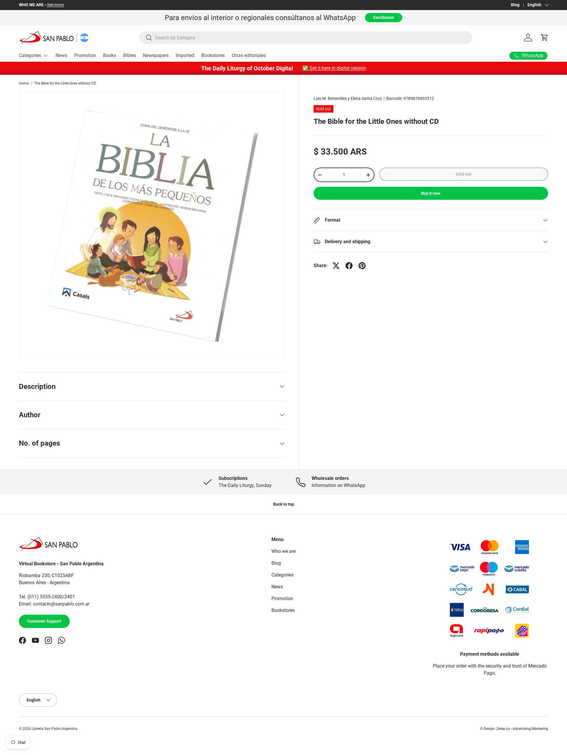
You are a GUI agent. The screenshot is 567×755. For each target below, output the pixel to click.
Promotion (85, 55)
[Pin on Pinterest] (362, 265)
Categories (30, 55)
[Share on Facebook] (349, 265)
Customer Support (44, 621)
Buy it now (430, 193)
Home (24, 83)
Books (109, 55)
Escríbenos (383, 17)
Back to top (283, 504)
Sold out (463, 174)
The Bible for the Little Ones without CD (65, 83)
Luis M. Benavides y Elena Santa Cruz (348, 98)
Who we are (283, 551)
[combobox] (305, 37)
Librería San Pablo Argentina (54, 729)
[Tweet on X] (336, 265)
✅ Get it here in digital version (334, 68)
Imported (185, 55)
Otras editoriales (249, 55)
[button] (544, 37)
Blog (515, 4)
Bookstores (213, 55)
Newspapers (156, 55)
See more (55, 4)
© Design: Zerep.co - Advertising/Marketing (514, 729)
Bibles (129, 55)
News (61, 55)
